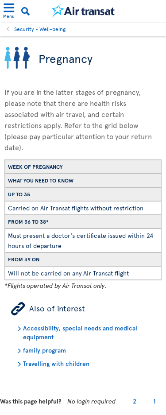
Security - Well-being (40, 28)
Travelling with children (56, 363)
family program (44, 350)
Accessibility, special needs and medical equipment (80, 332)
